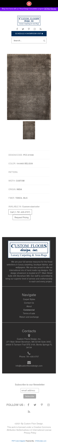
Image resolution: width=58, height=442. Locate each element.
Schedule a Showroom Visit (28, 34)
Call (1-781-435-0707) (20, 212)
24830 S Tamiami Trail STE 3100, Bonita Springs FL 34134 (29, 346)
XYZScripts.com (40, 441)
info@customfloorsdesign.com (29, 365)
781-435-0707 (32, 356)
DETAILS (47, 8)
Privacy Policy (30, 432)
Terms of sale (29, 313)
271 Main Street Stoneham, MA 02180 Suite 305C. (29, 341)
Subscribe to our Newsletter (30, 384)
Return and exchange (29, 316)
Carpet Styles (29, 299)
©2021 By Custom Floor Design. (29, 423)
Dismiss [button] (53, 8)
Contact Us (29, 302)
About (29, 306)
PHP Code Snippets (18, 441)
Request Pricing (21, 217)
